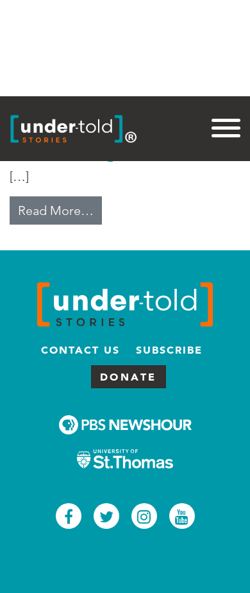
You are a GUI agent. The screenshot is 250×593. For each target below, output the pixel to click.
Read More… (60, 210)
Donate (128, 376)
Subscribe (169, 349)
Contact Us (80, 349)
